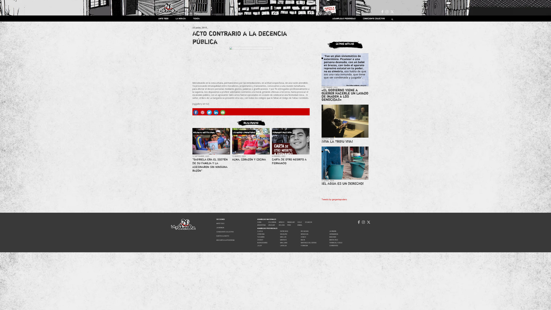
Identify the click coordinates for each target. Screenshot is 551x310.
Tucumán (260, 237)
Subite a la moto (222, 236)
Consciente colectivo (374, 18)
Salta (303, 240)
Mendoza (304, 234)
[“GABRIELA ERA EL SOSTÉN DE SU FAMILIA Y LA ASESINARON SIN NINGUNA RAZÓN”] (211, 141)
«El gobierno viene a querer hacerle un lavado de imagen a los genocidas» (345, 95)
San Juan (283, 243)
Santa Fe (283, 240)
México (281, 222)
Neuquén (283, 234)
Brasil (299, 225)
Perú (289, 225)
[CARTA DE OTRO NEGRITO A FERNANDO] (291, 141)
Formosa (304, 245)
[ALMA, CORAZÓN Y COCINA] (251, 141)
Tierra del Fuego (335, 243)
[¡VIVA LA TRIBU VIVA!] (345, 121)
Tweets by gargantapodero (334, 199)
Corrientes (333, 245)
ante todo (163, 18)
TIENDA (196, 18)
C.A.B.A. (260, 231)
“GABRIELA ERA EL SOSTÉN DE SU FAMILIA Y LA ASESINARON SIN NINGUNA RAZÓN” (210, 165)
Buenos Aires (262, 243)
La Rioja (283, 245)
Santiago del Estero (309, 243)
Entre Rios (284, 231)
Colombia (272, 222)
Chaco (303, 237)
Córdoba (260, 234)
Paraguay (291, 222)
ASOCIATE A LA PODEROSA (225, 240)
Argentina (261, 225)
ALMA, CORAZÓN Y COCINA (249, 159)
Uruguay (271, 225)
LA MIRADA (181, 18)
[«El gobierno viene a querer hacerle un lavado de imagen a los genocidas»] (345, 69)
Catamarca (333, 234)
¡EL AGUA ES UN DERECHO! (343, 183)
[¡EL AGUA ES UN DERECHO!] (345, 163)
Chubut (260, 240)
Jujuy (259, 245)
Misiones (332, 237)
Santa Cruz (333, 240)
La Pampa (332, 231)
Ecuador (308, 222)
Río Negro (305, 231)
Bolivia (282, 225)
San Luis (283, 237)
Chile (299, 222)
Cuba (259, 222)
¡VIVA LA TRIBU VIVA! (337, 141)
